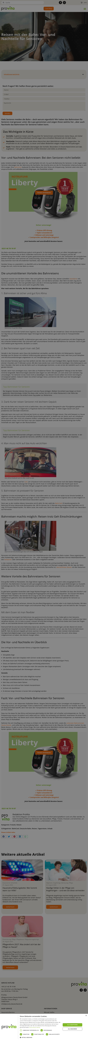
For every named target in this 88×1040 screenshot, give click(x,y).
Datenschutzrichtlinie (34, 1027)
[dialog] (44, 1027)
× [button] (86, 1015)
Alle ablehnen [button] (72, 1029)
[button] (40, 1037)
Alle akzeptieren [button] (72, 1024)
